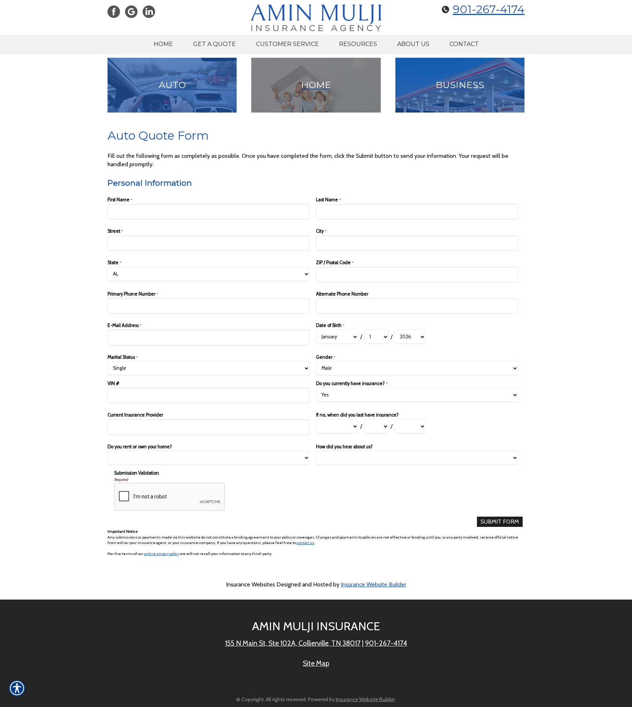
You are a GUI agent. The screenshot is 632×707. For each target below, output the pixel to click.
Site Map (316, 663)
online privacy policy (161, 553)
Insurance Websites (250, 584)
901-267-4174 (488, 9)
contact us (305, 542)
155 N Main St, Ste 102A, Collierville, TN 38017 (293, 643)
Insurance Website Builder (373, 584)
